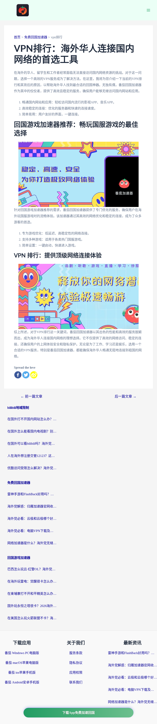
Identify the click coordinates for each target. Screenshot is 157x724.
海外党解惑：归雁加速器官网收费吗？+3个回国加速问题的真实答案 (31, 506)
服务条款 (75, 653)
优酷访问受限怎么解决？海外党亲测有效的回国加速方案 (31, 468)
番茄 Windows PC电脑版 (22, 653)
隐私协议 (75, 662)
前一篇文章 (31, 396)
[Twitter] (25, 374)
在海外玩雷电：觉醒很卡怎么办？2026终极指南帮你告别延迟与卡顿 (31, 581)
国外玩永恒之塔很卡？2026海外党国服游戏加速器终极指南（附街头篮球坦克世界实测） (31, 606)
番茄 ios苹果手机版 (22, 672)
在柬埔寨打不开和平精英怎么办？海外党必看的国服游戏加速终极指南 (31, 593)
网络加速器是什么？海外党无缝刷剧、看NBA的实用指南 (31, 543)
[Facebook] (17, 374)
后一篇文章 (125, 396)
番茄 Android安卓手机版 (22, 682)
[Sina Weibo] (33, 374)
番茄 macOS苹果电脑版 (22, 662)
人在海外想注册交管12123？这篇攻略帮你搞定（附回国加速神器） (31, 456)
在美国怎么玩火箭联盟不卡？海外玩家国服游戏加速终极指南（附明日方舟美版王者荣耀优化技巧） (31, 618)
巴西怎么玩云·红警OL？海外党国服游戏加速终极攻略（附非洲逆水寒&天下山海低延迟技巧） (31, 569)
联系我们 (75, 682)
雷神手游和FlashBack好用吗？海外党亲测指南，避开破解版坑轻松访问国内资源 (31, 494)
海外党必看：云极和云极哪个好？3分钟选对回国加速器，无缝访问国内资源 (31, 518)
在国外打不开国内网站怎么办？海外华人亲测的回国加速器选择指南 (31, 419)
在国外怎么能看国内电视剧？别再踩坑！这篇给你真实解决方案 (31, 431)
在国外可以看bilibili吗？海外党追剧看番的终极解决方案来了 (31, 443)
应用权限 (75, 672)
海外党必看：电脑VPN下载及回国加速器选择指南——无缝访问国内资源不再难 (31, 531)
